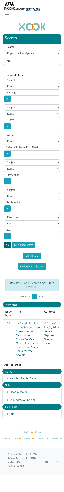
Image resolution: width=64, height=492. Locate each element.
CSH (5, 439)
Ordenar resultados (32, 266)
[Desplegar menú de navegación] (7, 16)
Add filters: (32, 256)
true (11, 413)
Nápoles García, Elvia (49, 339)
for (8, 60)
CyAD (27, 439)
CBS (16, 439)
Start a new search (23, 244)
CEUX (40, 439)
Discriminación (18, 392)
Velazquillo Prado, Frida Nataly (51, 327)
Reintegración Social (22, 400)
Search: (11, 46)
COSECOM (56, 439)
